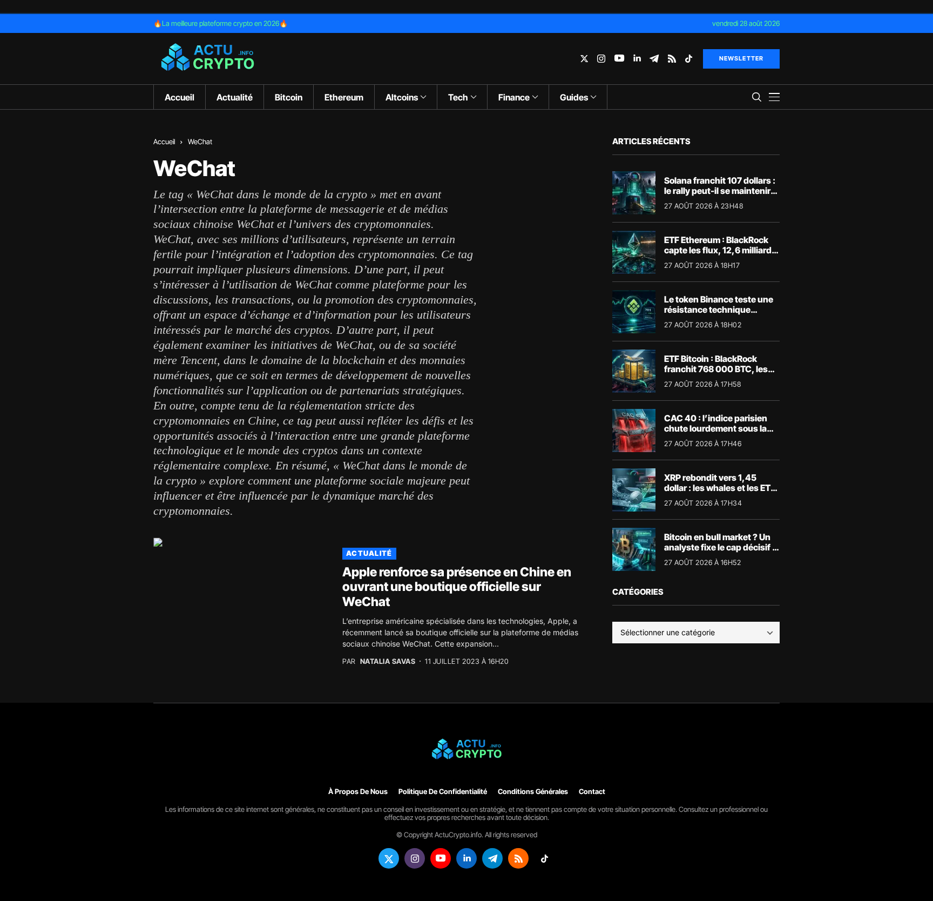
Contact (592, 792)
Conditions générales (533, 792)
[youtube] (619, 58)
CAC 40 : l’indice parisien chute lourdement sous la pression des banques (715, 428)
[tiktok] (688, 59)
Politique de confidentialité (442, 792)
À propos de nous (358, 792)
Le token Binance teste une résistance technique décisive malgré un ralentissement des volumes (721, 315)
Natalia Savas (388, 661)
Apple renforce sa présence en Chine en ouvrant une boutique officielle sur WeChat (456, 586)
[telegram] (654, 59)
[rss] (672, 59)
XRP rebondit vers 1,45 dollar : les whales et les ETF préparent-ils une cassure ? (720, 487)
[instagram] (601, 59)
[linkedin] (636, 58)
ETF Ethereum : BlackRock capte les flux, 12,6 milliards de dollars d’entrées (720, 250)
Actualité (369, 553)
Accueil (164, 141)
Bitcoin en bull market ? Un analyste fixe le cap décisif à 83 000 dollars (720, 547)
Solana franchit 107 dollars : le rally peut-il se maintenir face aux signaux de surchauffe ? (719, 196)
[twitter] (584, 58)
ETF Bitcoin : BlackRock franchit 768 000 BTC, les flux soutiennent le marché (718, 369)
